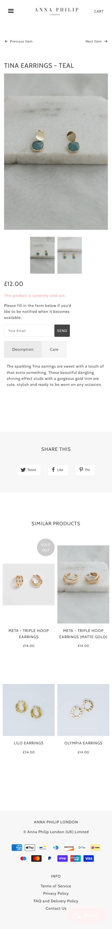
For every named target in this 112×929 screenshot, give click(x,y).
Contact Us (56, 908)
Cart (99, 11)
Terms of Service (56, 886)
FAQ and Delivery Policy (56, 901)
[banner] (57, 11)
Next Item (94, 41)
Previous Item (21, 41)
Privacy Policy (56, 893)
